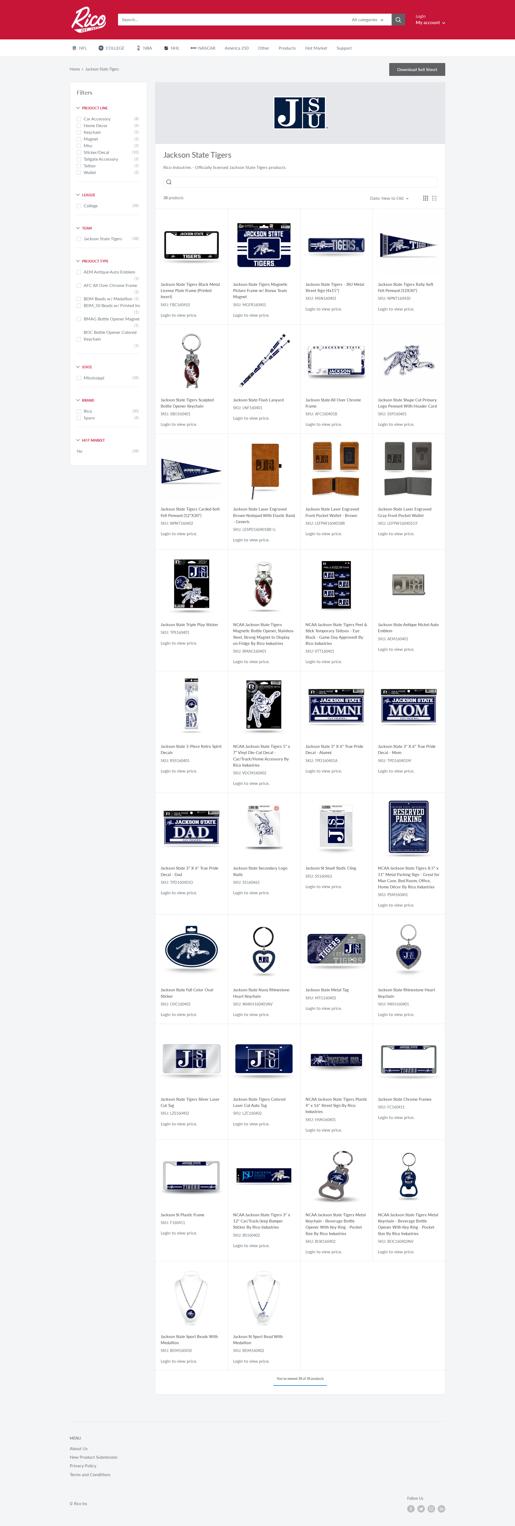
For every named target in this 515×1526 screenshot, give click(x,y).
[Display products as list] (434, 198)
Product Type (95, 261)
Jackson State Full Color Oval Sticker (187, 992)
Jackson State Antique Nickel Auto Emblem (408, 627)
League (88, 195)
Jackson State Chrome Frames (405, 1099)
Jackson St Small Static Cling (331, 868)
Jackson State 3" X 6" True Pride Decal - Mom (407, 749)
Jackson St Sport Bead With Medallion (258, 1339)
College (91, 205)
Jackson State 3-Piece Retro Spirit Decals (191, 749)
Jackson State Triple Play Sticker (189, 624)
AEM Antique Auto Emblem (109, 271)
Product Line (95, 108)
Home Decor (96, 125)
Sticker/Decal (96, 152)
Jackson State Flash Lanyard (258, 399)
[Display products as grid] (425, 198)
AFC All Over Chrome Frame (110, 285)
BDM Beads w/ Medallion (108, 298)
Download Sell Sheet (417, 69)
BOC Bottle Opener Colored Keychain (110, 335)
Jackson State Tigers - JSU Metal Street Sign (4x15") (335, 287)
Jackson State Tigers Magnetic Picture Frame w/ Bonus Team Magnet (260, 290)
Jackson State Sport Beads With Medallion (189, 1339)
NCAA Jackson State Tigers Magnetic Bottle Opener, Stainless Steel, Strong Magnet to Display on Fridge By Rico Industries (263, 634)
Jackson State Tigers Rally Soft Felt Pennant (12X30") (405, 287)
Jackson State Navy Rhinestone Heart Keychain (261, 992)
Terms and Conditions (90, 1474)
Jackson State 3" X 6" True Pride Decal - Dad (189, 871)
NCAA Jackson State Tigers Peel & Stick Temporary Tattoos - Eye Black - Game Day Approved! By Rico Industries (336, 634)
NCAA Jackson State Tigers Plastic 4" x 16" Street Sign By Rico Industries (336, 1105)
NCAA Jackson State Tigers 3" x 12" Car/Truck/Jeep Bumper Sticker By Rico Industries (261, 1221)
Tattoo (89, 165)
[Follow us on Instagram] (431, 1508)
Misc (88, 145)
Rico (88, 410)
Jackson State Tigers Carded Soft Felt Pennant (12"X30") (190, 512)
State (87, 367)
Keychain (92, 132)
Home (75, 69)
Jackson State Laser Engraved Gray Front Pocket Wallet (404, 512)
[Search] (398, 19)
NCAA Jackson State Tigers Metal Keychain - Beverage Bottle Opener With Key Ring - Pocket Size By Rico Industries (336, 1224)
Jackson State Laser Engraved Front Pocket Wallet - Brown (332, 512)
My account (428, 22)
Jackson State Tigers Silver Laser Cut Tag (190, 1102)
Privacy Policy (83, 1465)
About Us (79, 1448)
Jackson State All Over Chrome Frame (333, 402)
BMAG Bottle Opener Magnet (112, 318)
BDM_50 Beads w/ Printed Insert (115, 305)
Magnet (91, 138)
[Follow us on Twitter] (421, 1508)
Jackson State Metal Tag (327, 989)
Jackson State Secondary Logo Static (260, 871)
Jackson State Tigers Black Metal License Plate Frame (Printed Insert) (190, 290)
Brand (88, 400)
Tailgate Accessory (101, 158)
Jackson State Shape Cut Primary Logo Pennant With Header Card (407, 402)
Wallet (90, 172)
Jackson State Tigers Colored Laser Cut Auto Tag (259, 1102)
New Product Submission (93, 1457)
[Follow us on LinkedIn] (441, 1508)
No (79, 450)
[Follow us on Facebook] (411, 1508)
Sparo (89, 417)
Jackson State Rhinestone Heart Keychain (406, 992)
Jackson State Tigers (103, 238)
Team (87, 228)
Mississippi (94, 377)
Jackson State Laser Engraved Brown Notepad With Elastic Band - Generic (264, 515)
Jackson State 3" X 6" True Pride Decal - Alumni (334, 749)
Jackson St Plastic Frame (182, 1214)
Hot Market (93, 440)
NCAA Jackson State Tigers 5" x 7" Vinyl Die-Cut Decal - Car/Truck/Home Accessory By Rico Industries (261, 755)
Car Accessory (97, 118)
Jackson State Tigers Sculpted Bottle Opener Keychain (187, 402)
